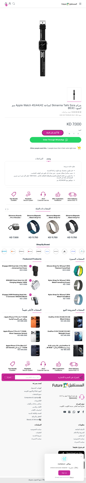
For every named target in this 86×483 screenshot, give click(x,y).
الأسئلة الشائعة (79, 429)
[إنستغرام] (69, 412)
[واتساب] (74, 412)
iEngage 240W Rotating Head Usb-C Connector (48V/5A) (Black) (14, 296)
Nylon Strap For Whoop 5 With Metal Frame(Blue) (59, 296)
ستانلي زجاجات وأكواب (34, 404)
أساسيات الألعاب (36, 410)
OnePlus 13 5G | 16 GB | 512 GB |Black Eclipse (59, 318)
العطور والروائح (36, 416)
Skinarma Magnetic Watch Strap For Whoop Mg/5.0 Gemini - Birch (73, 217)
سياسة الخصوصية (79, 439)
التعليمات (38, 432)
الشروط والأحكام (79, 432)
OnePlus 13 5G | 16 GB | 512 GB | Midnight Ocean (59, 332)
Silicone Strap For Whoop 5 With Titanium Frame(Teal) (58, 267)
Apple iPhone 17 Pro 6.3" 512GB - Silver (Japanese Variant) (15, 332)
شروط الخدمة (37, 435)
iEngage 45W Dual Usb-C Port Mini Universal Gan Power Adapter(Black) (14, 267)
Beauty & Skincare (33, 419)
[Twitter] (78, 412)
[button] (76, 112)
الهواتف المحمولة (36, 388)
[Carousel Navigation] (7, 209)
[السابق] (6, 209)
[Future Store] (69, 5)
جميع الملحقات (36, 394)
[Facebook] (83, 412)
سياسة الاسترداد (79, 442)
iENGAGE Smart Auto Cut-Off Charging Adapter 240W (16, 281)
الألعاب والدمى (36, 407)
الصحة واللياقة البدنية (35, 413)
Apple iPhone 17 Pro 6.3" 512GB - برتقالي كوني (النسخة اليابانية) (15, 318)
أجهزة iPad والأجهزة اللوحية (32, 391)
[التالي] (8, 209)
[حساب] (10, 3)
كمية (79, 130)
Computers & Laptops (31, 397)
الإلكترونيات (37, 400)
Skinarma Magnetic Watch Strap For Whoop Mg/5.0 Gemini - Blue (53, 217)
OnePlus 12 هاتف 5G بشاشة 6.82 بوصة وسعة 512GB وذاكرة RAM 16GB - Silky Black (57, 347)
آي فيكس (81, 435)
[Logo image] (81, 251)
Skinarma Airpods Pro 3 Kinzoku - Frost (14, 217)
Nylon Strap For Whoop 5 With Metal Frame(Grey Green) (59, 281)
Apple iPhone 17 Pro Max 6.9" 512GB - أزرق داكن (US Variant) (16, 347)
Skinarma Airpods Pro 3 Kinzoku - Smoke (34, 217)
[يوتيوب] (64, 412)
